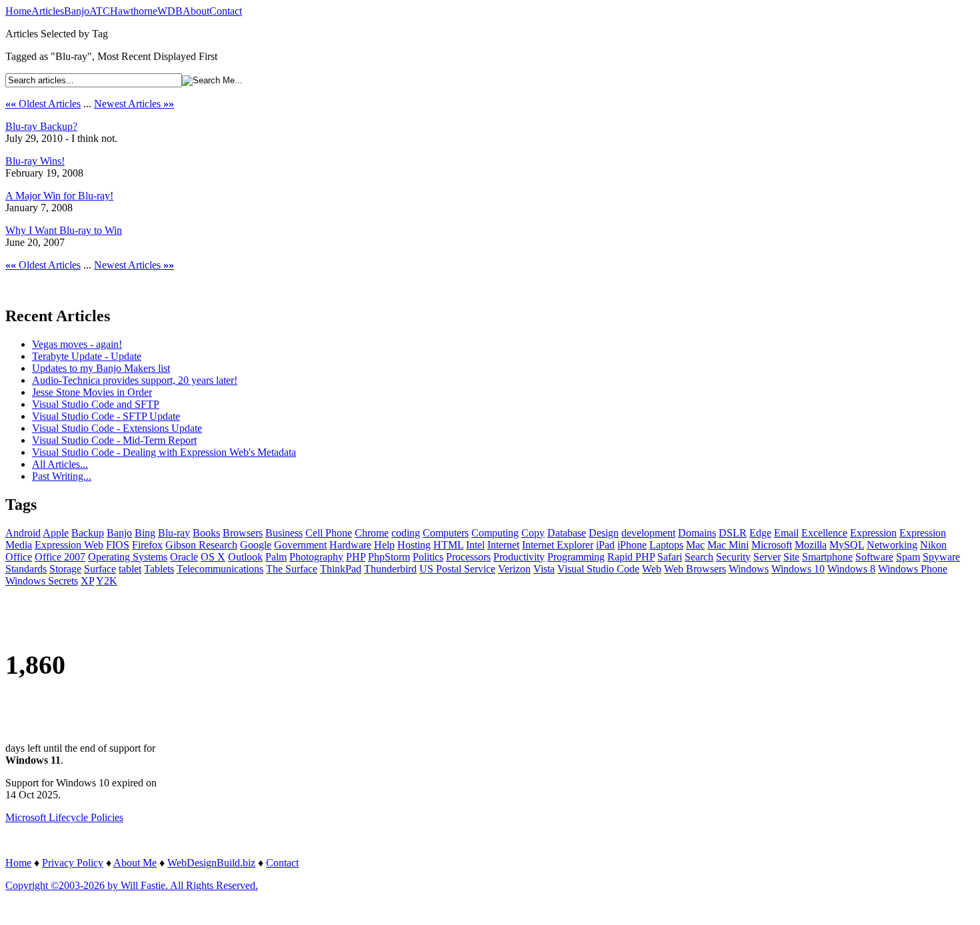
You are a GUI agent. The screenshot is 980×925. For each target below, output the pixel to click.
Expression (873, 532)
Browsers (243, 532)
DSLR (733, 532)
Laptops (666, 544)
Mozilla (811, 544)
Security (733, 556)
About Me (135, 862)
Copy (533, 532)
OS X (213, 556)
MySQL (846, 544)
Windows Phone (912, 568)
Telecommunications (220, 568)
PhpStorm (389, 556)
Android (23, 532)
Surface (100, 568)
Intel (475, 544)
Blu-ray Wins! (35, 161)
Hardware (350, 544)
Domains (697, 532)
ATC (99, 11)
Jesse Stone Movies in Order (92, 392)
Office (18, 556)
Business (284, 532)
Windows (749, 568)
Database (566, 532)
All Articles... (60, 464)
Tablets (159, 568)
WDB (170, 11)
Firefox (147, 544)
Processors (468, 556)
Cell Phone (328, 532)
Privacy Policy (72, 862)
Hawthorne (133, 11)
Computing (495, 532)
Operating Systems (127, 556)
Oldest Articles (43, 103)
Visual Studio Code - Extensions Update (117, 428)
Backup (87, 532)
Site (791, 556)
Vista (544, 568)
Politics (428, 556)
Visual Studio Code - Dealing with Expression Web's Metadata (164, 452)
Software (874, 556)
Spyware (941, 556)
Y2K (106, 580)
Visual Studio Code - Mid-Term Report (114, 440)
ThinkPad (340, 568)
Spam (908, 556)
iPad (605, 544)
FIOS (117, 544)
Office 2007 (60, 556)
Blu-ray (174, 532)
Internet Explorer (557, 544)
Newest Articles (134, 103)
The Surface (291, 568)
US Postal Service (457, 568)
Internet (503, 544)
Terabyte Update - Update (86, 356)
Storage (65, 568)
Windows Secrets (41, 580)
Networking (892, 544)
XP (87, 580)
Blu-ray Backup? (41, 126)
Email (786, 532)
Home (18, 11)
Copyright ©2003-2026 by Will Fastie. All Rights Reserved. (131, 885)
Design (604, 532)
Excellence (824, 532)
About (196, 11)
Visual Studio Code (598, 568)
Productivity (519, 556)
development (648, 532)
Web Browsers (695, 568)
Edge (760, 532)
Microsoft (771, 544)
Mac (695, 544)
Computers (446, 532)
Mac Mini (728, 544)
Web (651, 568)
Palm (276, 556)
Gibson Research (201, 544)
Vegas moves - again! (77, 344)
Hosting (414, 544)
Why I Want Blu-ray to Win (63, 230)
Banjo (76, 11)
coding (405, 532)
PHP (355, 556)
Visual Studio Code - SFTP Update (106, 416)
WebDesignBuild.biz (211, 862)
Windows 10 (798, 568)
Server (767, 556)
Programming (576, 556)
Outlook (245, 556)
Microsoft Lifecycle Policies (64, 817)
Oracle (184, 556)
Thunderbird (390, 568)
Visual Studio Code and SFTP (95, 404)
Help (384, 544)
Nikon (933, 544)
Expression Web (69, 544)
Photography (316, 556)
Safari (669, 556)
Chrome (372, 532)
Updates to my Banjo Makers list (101, 368)
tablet (130, 568)
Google (255, 544)
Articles (47, 11)
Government (300, 544)
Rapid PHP (631, 556)
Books (206, 532)
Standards (26, 568)
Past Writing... (61, 476)
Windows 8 (851, 568)
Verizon (514, 568)
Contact (225, 11)
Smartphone (827, 556)
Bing (145, 532)
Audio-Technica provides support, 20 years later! (134, 380)
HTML (448, 544)
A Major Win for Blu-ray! (59, 195)
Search (699, 556)
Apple (56, 532)
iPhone (632, 544)
